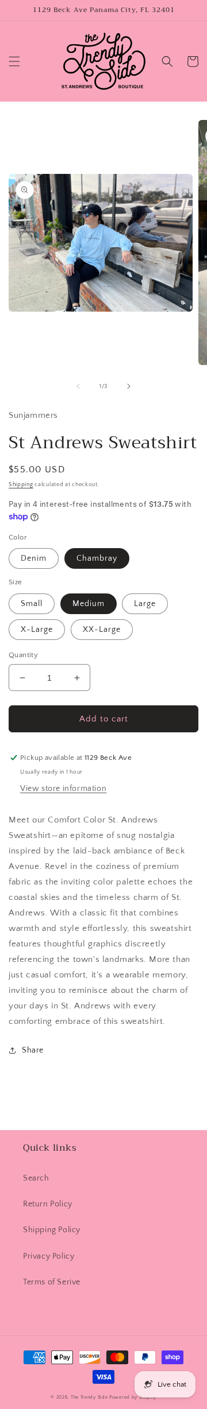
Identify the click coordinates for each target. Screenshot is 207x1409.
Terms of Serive (51, 1282)
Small (32, 603)
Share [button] (33, 1050)
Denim (34, 558)
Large (145, 603)
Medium (88, 603)
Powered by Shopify (132, 1397)
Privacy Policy (48, 1256)
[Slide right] (128, 386)
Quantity (23, 655)
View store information (63, 788)
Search (36, 1178)
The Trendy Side (89, 1397)
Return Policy (47, 1204)
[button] (14, 61)
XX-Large (102, 629)
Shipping (21, 485)
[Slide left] (78, 386)
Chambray (96, 558)
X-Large (37, 629)
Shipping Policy (51, 1230)
